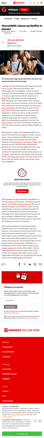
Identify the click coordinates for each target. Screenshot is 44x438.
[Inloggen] (37, 3)
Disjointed (5, 154)
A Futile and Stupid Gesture (20, 204)
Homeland (14, 253)
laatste (24, 135)
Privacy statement (31, 318)
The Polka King (10, 202)
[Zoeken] (31, 3)
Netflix (4, 31)
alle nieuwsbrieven (13, 313)
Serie (9, 31)
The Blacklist (28, 255)
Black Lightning (7, 122)
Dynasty (14, 241)
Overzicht (8, 18)
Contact (34, 18)
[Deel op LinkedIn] (30, 264)
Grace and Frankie (17, 157)
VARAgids (13, 9)
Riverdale (20, 243)
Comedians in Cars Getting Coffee (25, 142)
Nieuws (13, 31)
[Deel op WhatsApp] (35, 264)
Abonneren (25, 18)
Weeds (4, 98)
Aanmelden (11, 307)
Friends (10, 88)
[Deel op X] (25, 264)
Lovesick (17, 125)
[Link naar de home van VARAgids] (4, 9)
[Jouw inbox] (34, 2)
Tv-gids (16, 18)
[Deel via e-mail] (40, 264)
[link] (4, 42)
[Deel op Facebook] (19, 264)
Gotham (33, 115)
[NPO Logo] (41, 3)
